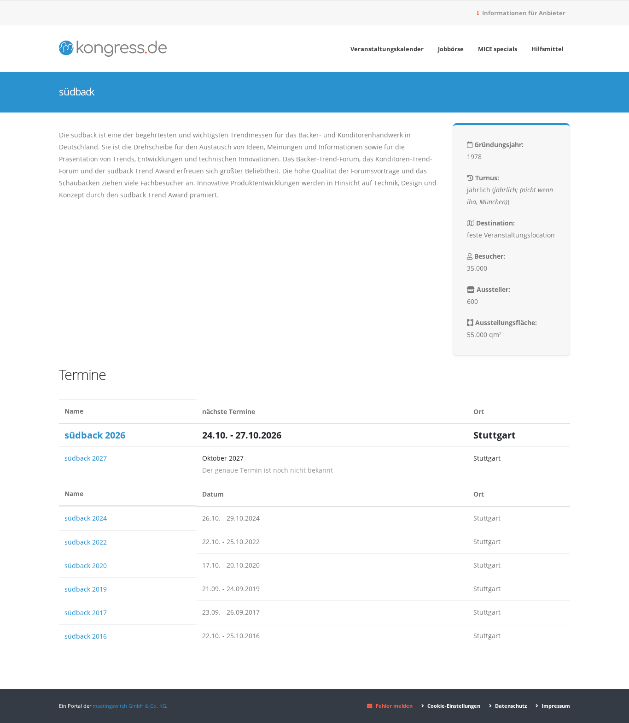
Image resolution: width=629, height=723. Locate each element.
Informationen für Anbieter (523, 13)
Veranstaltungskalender (387, 49)
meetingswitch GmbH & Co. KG (129, 705)
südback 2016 (85, 636)
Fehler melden (394, 705)
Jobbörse (451, 49)
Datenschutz (510, 705)
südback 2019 (85, 589)
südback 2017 (85, 612)
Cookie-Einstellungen (453, 705)
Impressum (555, 705)
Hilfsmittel (547, 49)
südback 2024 (85, 518)
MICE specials (497, 49)
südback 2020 (85, 565)
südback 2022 (85, 542)
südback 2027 (85, 458)
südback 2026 (94, 435)
